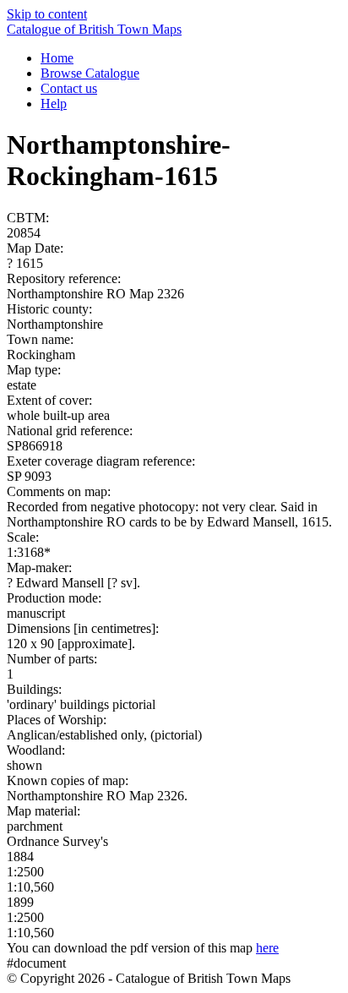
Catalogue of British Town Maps (94, 29)
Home (57, 58)
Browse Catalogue (90, 73)
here (267, 948)
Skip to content (47, 14)
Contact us (69, 88)
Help (54, 103)
